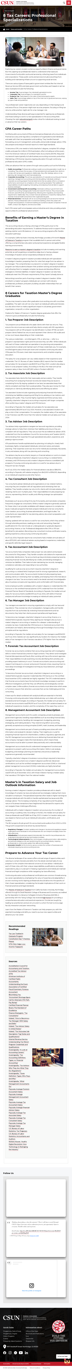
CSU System (47, 1363)
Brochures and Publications (35, 1334)
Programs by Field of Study (12, 1331)
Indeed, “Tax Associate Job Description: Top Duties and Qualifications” (19, 1034)
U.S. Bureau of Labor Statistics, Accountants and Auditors (19, 1136)
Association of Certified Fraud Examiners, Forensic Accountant (19, 989)
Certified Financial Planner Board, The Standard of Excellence (18, 1007)
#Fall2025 (58, 1231)
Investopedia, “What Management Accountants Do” (19, 1083)
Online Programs (8, 1336)
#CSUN (37, 1231)
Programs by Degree (10, 1334)
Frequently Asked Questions (12, 1341)
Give (27, 1336)
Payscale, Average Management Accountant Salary (18, 1097)
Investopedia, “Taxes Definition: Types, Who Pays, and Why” (19, 1076)
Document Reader (36, 1363)
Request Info (30, 1341)
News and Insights (16, 29)
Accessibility (6, 1363)
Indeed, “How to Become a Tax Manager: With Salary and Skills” (19, 1021)
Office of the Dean (32, 1331)
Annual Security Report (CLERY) (20, 1363)
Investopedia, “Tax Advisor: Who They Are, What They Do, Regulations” (19, 1068)
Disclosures (29, 1338)
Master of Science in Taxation (20, 890)
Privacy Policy (46, 1368)
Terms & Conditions (35, 1368)
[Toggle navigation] (68, 2)
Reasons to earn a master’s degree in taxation (22, 249)
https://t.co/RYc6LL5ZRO (27, 1231)
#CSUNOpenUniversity (47, 1231)
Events (5, 1338)
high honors (46, 898)
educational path (26, 119)
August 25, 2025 (34, 1236)
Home (7, 29)
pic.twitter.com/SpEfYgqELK (20, 1233)
